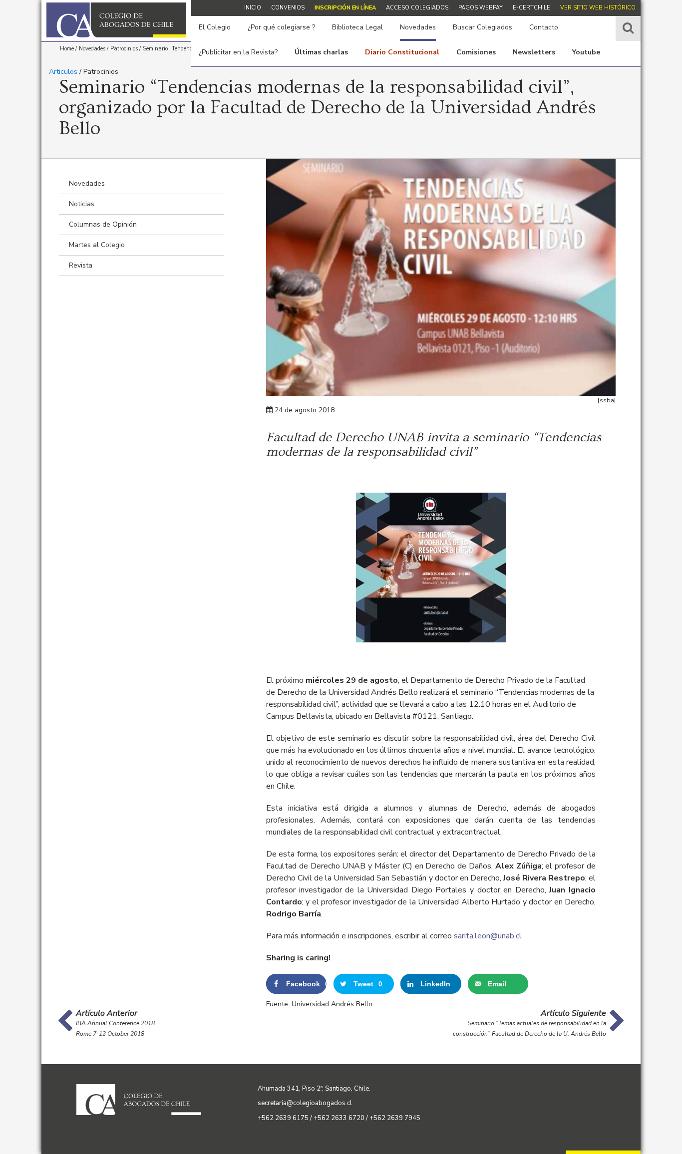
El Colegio (215, 27)
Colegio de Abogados (116, 19)
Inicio (252, 7)
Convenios (288, 7)
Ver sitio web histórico (598, 7)
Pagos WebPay (480, 7)
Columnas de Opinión (103, 224)
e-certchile (531, 7)
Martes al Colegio (97, 245)
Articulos (63, 71)
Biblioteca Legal (357, 27)
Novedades (418, 27)
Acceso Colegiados (417, 7)
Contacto (543, 27)
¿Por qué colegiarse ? (281, 27)
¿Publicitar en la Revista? (238, 52)
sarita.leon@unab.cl (488, 935)
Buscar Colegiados (482, 27)
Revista (80, 265)
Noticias (81, 204)
